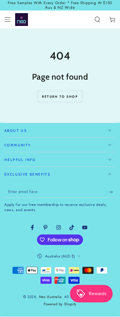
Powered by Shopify (60, 304)
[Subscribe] (112, 191)
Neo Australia (50, 297)
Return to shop (60, 96)
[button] (97, 19)
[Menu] (7, 19)
